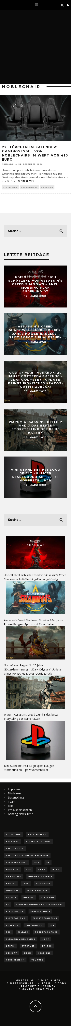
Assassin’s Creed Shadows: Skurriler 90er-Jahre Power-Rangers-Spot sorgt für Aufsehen (35, 332)
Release (23, 932)
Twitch (47, 946)
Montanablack (37, 890)
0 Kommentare (29, 187)
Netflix (11, 897)
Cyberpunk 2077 (16, 862)
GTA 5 (41, 869)
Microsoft (43, 883)
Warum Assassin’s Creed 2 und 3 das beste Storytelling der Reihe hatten (35, 427)
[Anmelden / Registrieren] (68, 5)
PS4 (52, 925)
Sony (45, 939)
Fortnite (12, 869)
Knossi (11, 883)
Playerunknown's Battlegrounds (39, 904)
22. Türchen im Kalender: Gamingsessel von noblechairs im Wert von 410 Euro (35, 153)
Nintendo (47, 897)
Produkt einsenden (20, 810)
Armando (8, 164)
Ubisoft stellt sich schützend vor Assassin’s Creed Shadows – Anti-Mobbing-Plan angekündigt (35, 284)
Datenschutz (16, 797)
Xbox (27, 953)
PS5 (8, 932)
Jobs (10, 806)
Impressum (15, 789)
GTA (28, 869)
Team (11, 801)
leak (26, 883)
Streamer (28, 946)
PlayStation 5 (16, 918)
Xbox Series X (15, 960)
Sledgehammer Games (20, 939)
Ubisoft (11, 953)
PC (7, 904)
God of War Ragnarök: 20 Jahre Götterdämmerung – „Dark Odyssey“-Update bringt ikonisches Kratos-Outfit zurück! (35, 380)
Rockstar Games (46, 932)
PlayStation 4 (40, 911)
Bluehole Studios (38, 841)
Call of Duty (15, 848)
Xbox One (44, 953)
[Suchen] (62, 5)
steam (10, 946)
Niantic (28, 897)
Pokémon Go (34, 925)
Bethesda (12, 841)
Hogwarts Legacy (40, 876)
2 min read (47, 187)
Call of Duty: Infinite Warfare (27, 855)
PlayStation (14, 911)
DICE (36, 862)
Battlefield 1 (37, 834)
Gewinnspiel (10, 187)
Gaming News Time (20, 814)
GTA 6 (56, 869)
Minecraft (13, 890)
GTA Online (13, 876)
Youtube (37, 960)
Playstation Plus (45, 918)
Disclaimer (14, 793)
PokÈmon (12, 925)
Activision (13, 834)
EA (48, 862)
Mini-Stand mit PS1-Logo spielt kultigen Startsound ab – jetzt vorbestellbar (36, 475)
